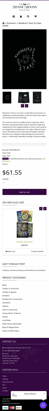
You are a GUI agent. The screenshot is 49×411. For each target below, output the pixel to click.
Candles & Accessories (10, 289)
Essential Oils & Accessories (12, 299)
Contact (5, 391)
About (4, 388)
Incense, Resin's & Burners (11, 313)
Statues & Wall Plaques (10, 331)
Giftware (5, 306)
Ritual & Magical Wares (10, 327)
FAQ (3, 385)
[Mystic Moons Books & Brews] (24, 7)
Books (4, 285)
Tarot (8, 153)
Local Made (6, 320)
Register (7, 161)
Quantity (5, 179)
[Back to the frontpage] (3, 23)
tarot (8, 156)
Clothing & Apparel (9, 292)
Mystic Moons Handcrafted (11, 324)
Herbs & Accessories (9, 310)
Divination (11, 23)
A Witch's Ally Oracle (24, 242)
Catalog (5, 379)
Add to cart (24, 192)
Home (4, 376)
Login (44, 159)
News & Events (7, 382)
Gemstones (6, 303)
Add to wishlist (38, 251)
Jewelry (5, 317)
